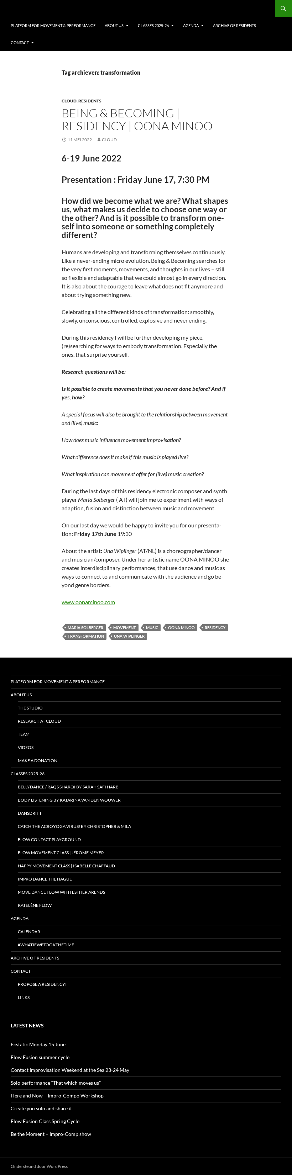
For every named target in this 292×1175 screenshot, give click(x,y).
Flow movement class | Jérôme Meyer (61, 852)
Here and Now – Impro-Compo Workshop (57, 1095)
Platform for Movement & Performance (53, 25)
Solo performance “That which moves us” (56, 1083)
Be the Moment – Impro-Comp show (51, 1134)
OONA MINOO (181, 627)
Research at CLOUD (39, 721)
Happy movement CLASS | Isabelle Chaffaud (66, 865)
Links (24, 997)
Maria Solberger (85, 627)
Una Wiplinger (129, 636)
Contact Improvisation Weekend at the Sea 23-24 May (70, 1070)
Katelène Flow (35, 905)
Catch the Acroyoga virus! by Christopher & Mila (74, 826)
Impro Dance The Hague (45, 879)
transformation (86, 636)
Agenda (191, 25)
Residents (89, 100)
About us (114, 25)
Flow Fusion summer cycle (40, 1057)
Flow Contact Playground (49, 839)
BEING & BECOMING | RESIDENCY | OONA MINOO (137, 119)
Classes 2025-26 (153, 25)
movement (124, 627)
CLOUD (69, 100)
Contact (20, 42)
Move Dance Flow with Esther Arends (61, 892)
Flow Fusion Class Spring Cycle (45, 1121)
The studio (30, 708)
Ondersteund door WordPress (39, 1166)
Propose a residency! (42, 984)
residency (215, 627)
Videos (25, 747)
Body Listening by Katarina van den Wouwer (69, 800)
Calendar (29, 931)
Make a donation (37, 760)
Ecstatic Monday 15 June (38, 1044)
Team (24, 734)
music (152, 627)
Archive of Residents (234, 25)
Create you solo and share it (41, 1108)
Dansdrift (30, 813)
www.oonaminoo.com (88, 602)
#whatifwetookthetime (46, 944)
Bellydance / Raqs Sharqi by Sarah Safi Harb (68, 786)
